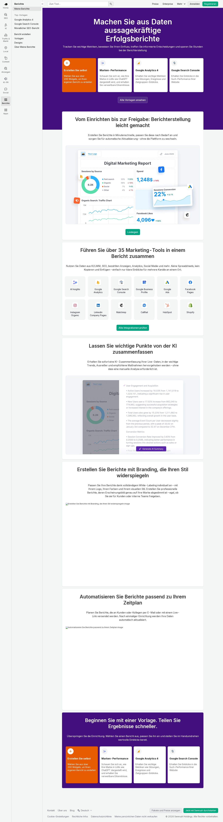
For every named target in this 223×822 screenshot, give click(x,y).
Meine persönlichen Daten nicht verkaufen (136, 816)
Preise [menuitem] (155, 4)
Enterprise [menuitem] (168, 4)
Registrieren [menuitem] (210, 4)
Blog (72, 810)
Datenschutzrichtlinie (101, 816)
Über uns (62, 810)
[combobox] (77, 4)
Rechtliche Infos (80, 816)
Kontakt (51, 810)
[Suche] (110, 4)
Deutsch (85, 810)
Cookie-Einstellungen (58, 816)
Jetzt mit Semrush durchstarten (200, 810)
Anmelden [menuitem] (195, 4)
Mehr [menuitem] (179, 4)
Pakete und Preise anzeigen (166, 810)
